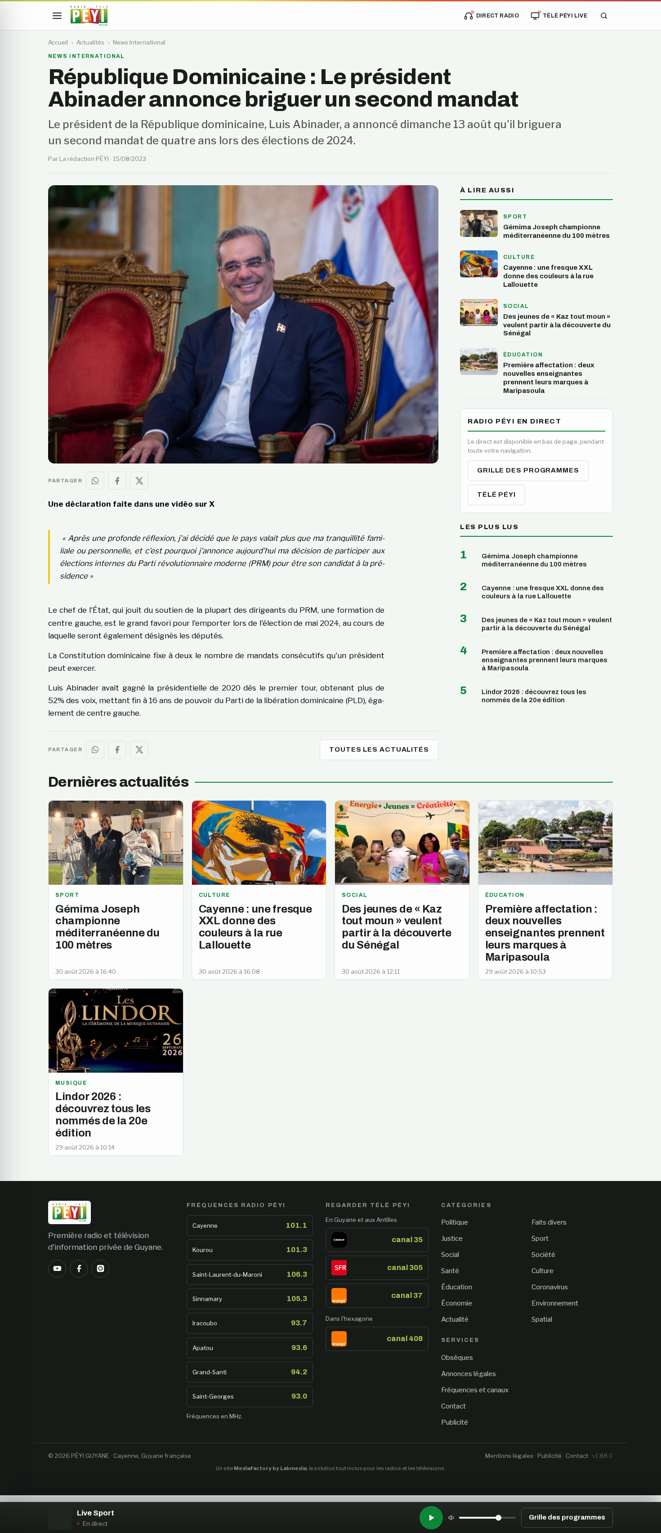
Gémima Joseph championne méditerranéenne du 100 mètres (534, 560)
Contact (453, 1406)
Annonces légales (468, 1374)
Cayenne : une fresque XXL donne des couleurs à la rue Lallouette (543, 592)
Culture (542, 1271)
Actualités (90, 42)
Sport (540, 1238)
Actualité (455, 1319)
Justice (452, 1238)
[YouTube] (57, 1269)
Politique (454, 1222)
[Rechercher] (604, 16)
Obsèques (457, 1358)
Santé (450, 1271)
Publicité (454, 1422)
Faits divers (549, 1222)
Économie (456, 1303)
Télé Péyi (496, 494)
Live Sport (95, 1513)
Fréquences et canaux (475, 1390)
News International (139, 42)
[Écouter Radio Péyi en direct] (431, 1517)
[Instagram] (100, 1269)
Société (543, 1255)
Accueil (58, 42)
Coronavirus (549, 1287)
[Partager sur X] (139, 481)
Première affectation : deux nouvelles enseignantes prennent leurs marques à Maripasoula (544, 660)
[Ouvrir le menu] (57, 16)
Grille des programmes (528, 470)
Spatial (541, 1319)
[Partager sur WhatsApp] (95, 481)
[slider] (487, 1518)
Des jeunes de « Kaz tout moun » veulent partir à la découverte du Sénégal (547, 624)
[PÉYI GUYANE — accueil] (89, 16)
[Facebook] (79, 1269)
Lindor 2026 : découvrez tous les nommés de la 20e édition (534, 696)
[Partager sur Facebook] (117, 481)
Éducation (456, 1287)
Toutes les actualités (379, 749)
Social (450, 1255)
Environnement (554, 1303)
